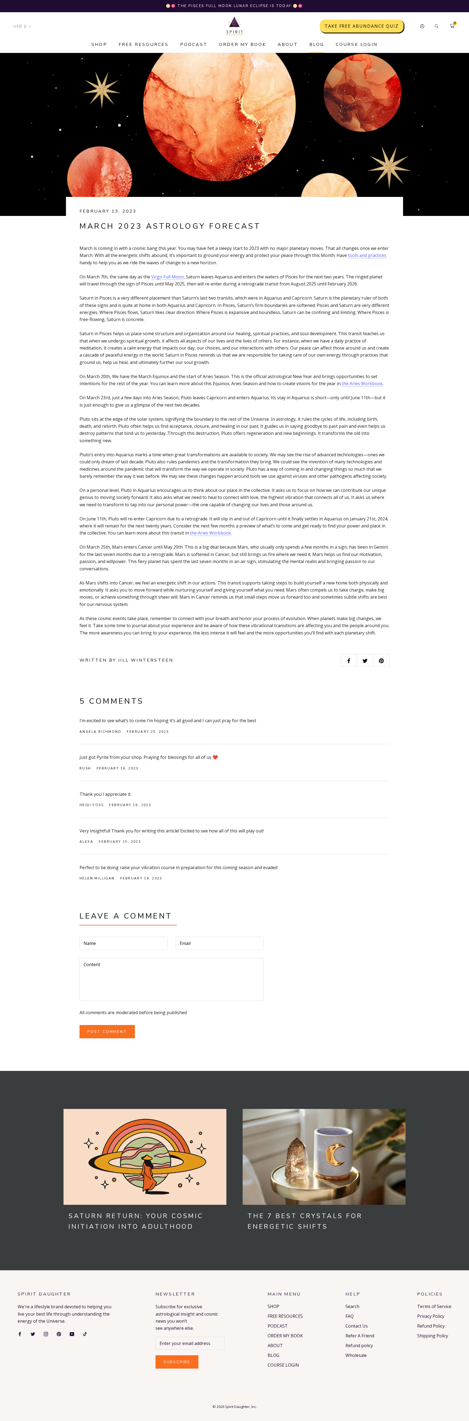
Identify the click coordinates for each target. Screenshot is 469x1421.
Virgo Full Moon (167, 277)
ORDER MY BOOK (242, 45)
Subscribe (177, 1362)
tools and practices (367, 255)
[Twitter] (33, 1333)
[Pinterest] (59, 1333)
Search (352, 1306)
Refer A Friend (360, 1336)
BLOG (316, 45)
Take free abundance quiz (362, 26)
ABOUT (288, 45)
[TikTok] (85, 1333)
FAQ (350, 1316)
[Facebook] (20, 1333)
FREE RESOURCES (144, 45)
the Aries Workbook (362, 383)
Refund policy (359, 1345)
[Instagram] (46, 1333)
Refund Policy (431, 1326)
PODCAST (194, 45)
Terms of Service (434, 1306)
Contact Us (357, 1326)
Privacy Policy (430, 1316)
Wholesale (356, 1355)
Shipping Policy (432, 1336)
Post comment (107, 1031)
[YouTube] (72, 1333)
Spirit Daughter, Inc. (241, 1406)
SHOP (99, 45)
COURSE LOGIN (357, 45)
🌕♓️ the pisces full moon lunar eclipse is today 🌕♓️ (234, 6)
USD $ (20, 26)
